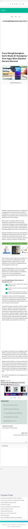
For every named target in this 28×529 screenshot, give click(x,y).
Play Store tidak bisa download (10, 405)
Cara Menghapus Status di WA (8, 502)
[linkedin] (17, 4)
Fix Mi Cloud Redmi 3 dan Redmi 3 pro (10, 506)
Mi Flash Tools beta (5, 504)
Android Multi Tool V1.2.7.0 (10, 421)
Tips (15, 397)
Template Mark (18, 526)
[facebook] (10, 4)
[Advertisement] (16, 37)
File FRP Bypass (5, 515)
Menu (4, 10)
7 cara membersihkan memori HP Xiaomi (13, 413)
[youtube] (15, 4)
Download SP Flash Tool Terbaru (11, 417)
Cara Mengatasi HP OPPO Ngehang (9, 427)
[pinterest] (23, 4)
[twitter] (12, 4)
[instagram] (21, 4)
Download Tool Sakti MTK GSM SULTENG (11, 498)
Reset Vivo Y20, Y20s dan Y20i (8, 513)
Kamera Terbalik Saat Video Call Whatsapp (11, 517)
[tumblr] (19, 4)
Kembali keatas (16, 385)
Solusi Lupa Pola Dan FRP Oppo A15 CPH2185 (12, 500)
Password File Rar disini (6, 511)
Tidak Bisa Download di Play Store (11, 409)
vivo (19, 397)
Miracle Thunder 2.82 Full (7, 509)
